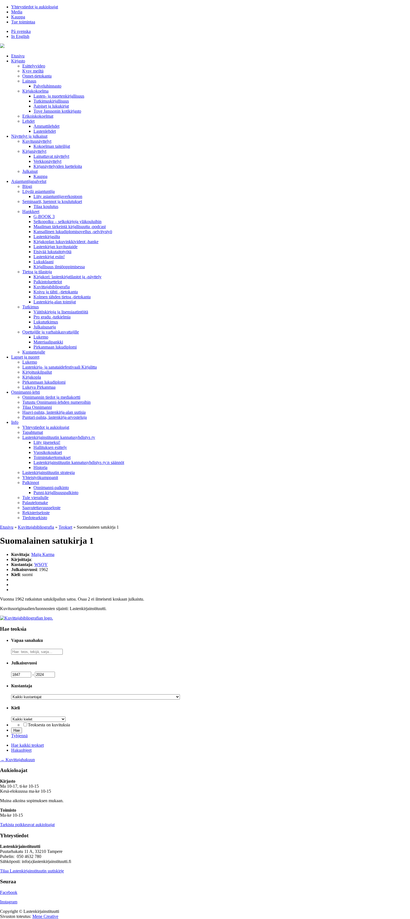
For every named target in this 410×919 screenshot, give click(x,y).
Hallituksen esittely (50, 447)
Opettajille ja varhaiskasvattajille (50, 332)
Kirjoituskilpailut (37, 372)
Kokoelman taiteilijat (51, 146)
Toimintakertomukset (52, 457)
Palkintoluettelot (47, 281)
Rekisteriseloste (36, 512)
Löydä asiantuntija (38, 191)
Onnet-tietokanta (37, 76)
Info (14, 422)
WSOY (41, 564)
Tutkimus (30, 306)
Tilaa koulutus (45, 206)
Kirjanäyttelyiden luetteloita (57, 166)
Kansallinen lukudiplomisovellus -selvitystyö (72, 231)
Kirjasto (18, 61)
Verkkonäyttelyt (47, 161)
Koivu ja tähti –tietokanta (55, 291)
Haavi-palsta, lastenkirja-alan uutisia (54, 412)
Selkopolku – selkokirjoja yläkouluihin (67, 221)
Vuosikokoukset (47, 452)
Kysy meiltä (33, 71)
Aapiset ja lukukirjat (51, 106)
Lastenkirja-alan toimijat (54, 301)
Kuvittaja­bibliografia (51, 286)
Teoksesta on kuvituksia (49, 724)
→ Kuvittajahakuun (17, 759)
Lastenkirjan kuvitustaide (55, 246)
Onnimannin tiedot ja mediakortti (51, 397)
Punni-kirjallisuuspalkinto (55, 492)
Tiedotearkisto (34, 517)
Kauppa (18, 16)
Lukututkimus (45, 322)
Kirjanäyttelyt (34, 151)
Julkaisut (30, 171)
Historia (40, 467)
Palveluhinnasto (47, 86)
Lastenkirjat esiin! (49, 256)
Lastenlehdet (44, 131)
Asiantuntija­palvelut (28, 181)
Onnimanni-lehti (25, 392)
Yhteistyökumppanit (40, 477)
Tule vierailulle (35, 497)
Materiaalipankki (48, 342)
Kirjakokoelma (35, 91)
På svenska (21, 31)
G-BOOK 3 (44, 216)
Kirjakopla (31, 377)
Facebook (8, 892)
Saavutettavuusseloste (41, 507)
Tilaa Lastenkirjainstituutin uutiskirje (32, 871)
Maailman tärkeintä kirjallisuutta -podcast (69, 226)
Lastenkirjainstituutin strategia (48, 472)
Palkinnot (30, 482)
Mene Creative (45, 916)
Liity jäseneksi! (46, 442)
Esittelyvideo (33, 66)
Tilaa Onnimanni (37, 407)
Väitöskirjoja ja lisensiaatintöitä (60, 311)
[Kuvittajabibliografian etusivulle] (26, 618)
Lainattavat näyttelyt (51, 156)
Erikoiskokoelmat (37, 116)
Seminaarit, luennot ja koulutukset (52, 201)
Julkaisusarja (44, 327)
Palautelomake (35, 502)
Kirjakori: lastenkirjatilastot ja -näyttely (67, 276)
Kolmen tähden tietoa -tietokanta (62, 296)
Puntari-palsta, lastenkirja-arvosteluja (54, 417)
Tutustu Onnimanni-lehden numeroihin (56, 402)
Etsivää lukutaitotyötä (52, 251)
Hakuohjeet (21, 750)
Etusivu (18, 56)
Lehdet (28, 121)
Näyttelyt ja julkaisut (29, 136)
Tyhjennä (19, 735)
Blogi (27, 186)
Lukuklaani (43, 261)
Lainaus (29, 81)
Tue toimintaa (23, 22)
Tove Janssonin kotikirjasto (57, 111)
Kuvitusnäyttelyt (36, 141)
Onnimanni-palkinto (51, 487)
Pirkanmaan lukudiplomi (55, 347)
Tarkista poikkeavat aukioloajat (27, 824)
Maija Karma (42, 554)
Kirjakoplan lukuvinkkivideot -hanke (65, 241)
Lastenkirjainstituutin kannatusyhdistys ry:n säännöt (78, 462)
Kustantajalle (33, 352)
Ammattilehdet (46, 126)
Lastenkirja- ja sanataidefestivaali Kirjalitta (59, 367)
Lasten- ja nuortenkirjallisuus (58, 96)
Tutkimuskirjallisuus (51, 101)
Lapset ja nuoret (25, 357)
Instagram (8, 901)
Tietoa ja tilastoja (37, 271)
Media (16, 11)
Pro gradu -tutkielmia (52, 317)
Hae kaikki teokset (27, 745)
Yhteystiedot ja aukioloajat (34, 6)
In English (20, 36)
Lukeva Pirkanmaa (39, 387)
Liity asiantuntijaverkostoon (57, 196)
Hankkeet (30, 211)
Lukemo (40, 337)
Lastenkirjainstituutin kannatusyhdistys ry (58, 437)
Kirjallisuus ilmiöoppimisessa (59, 266)
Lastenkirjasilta (46, 236)
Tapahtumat (32, 432)
